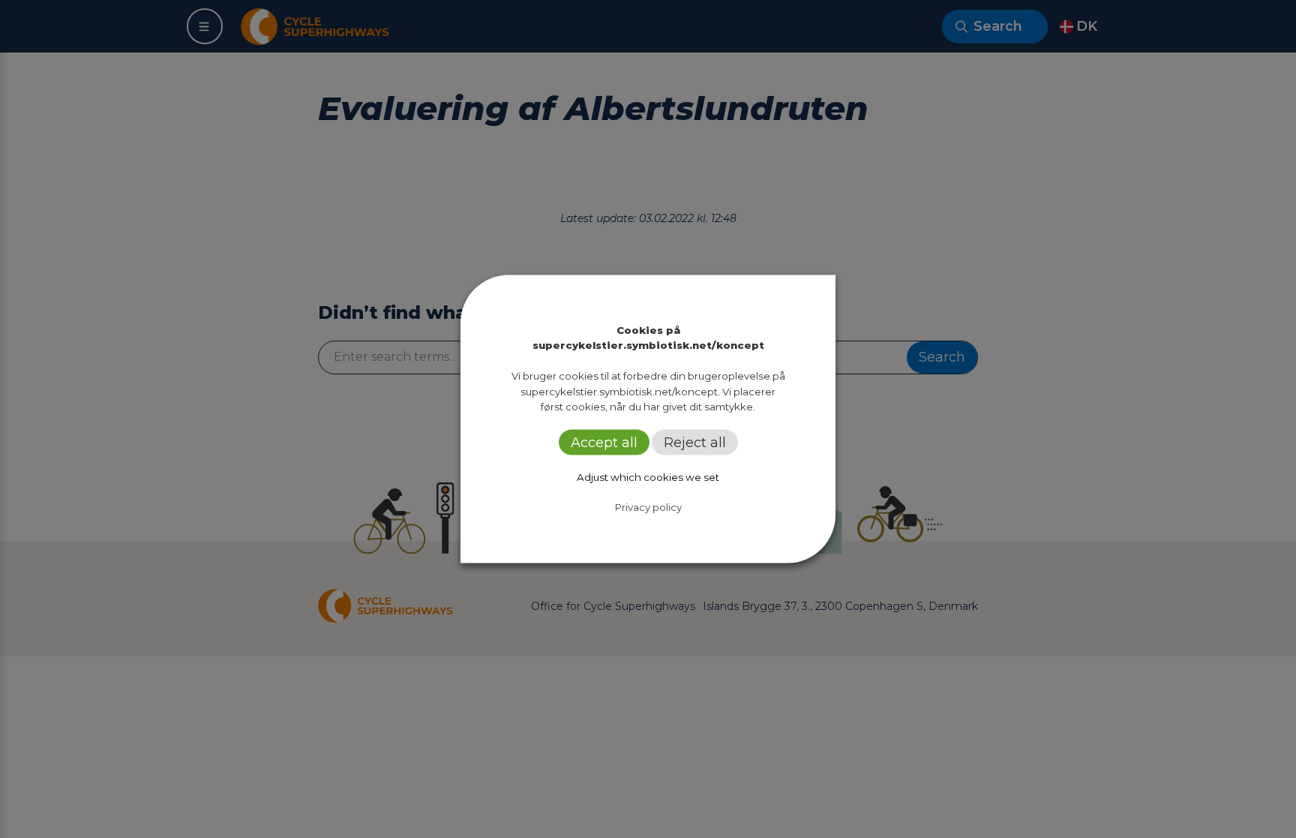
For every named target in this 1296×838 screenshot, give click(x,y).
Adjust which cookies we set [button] (648, 477)
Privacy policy (648, 507)
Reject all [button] (695, 442)
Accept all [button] (604, 442)
